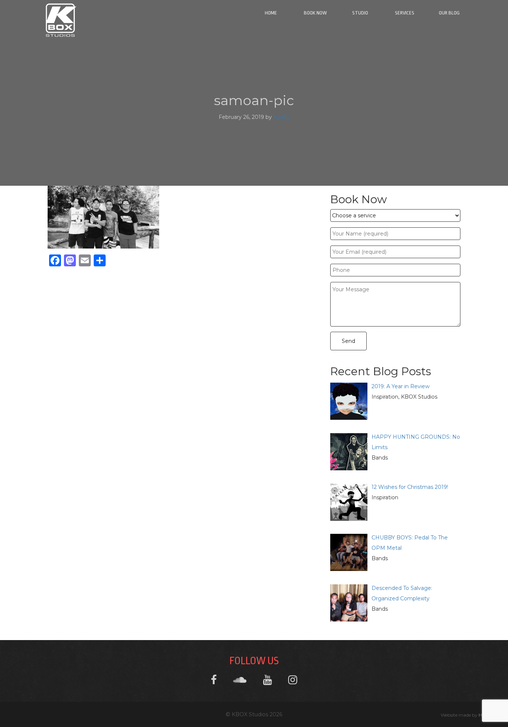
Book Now (315, 13)
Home (271, 13)
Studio (360, 13)
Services (404, 13)
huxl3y (281, 117)
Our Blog (449, 13)
